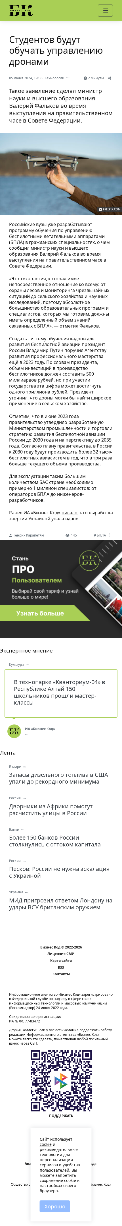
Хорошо (55, 1206)
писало (69, 513)
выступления (23, 260)
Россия (15, 798)
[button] (105, 10)
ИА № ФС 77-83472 (24, 1021)
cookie (46, 1144)
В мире (15, 766)
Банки (14, 829)
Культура (16, 664)
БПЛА (101, 535)
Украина (16, 892)
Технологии (54, 78)
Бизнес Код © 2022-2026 (61, 947)
